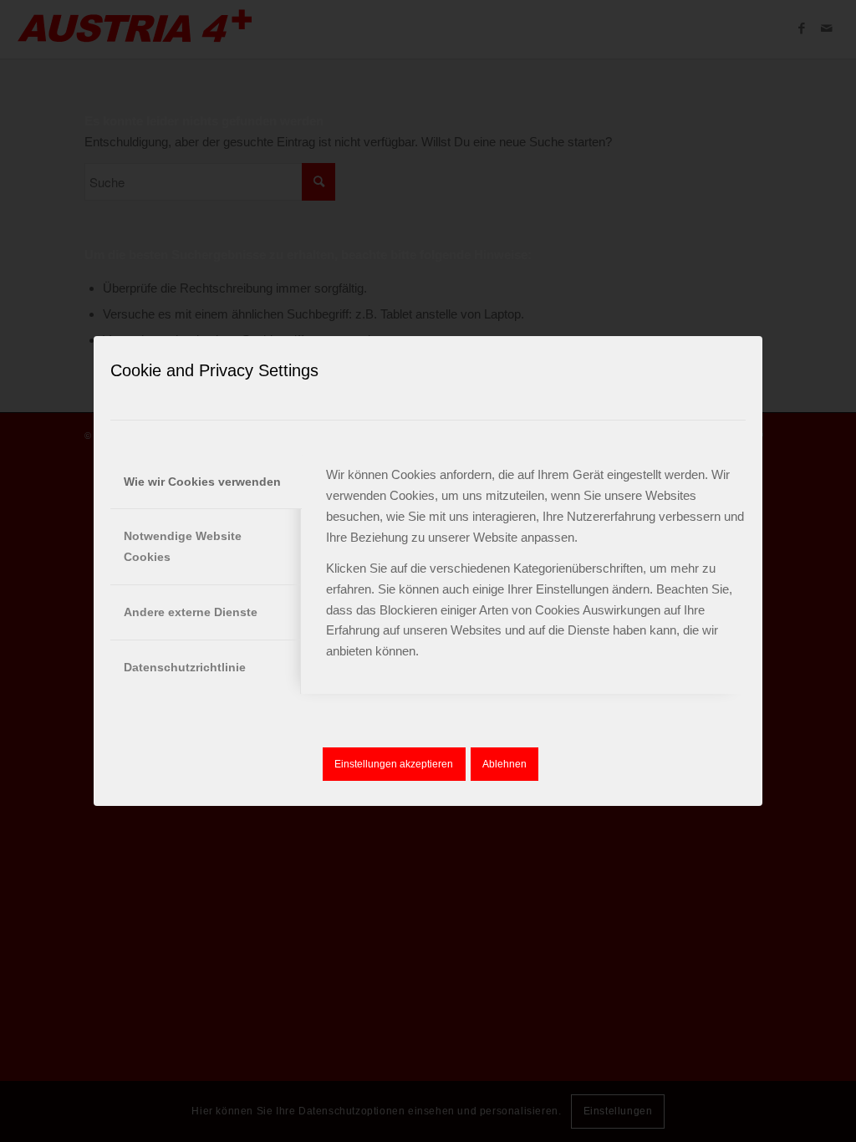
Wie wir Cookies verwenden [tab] (202, 481)
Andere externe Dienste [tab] (190, 612)
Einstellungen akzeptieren (393, 764)
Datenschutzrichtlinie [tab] (185, 667)
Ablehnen (504, 764)
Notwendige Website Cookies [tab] (183, 546)
